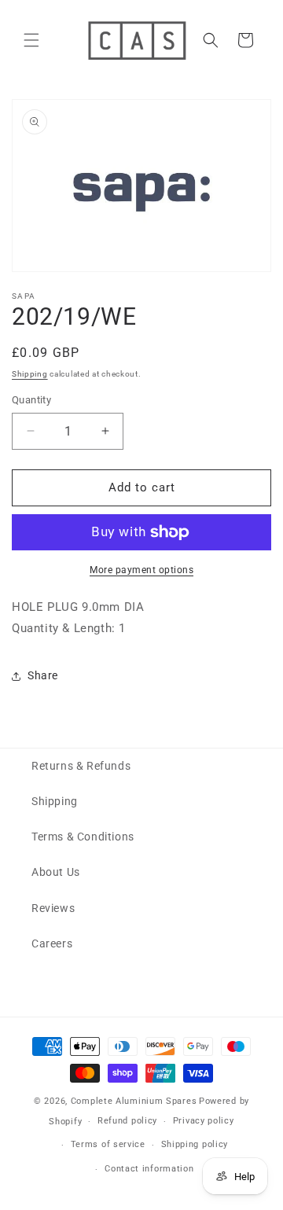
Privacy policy (203, 1121)
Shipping (30, 374)
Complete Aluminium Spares (134, 1101)
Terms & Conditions (82, 836)
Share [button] (43, 675)
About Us (55, 872)
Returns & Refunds (80, 765)
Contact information (149, 1169)
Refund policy (127, 1121)
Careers (51, 943)
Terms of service (108, 1144)
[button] (31, 40)
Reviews (53, 908)
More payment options (141, 570)
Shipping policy (195, 1144)
